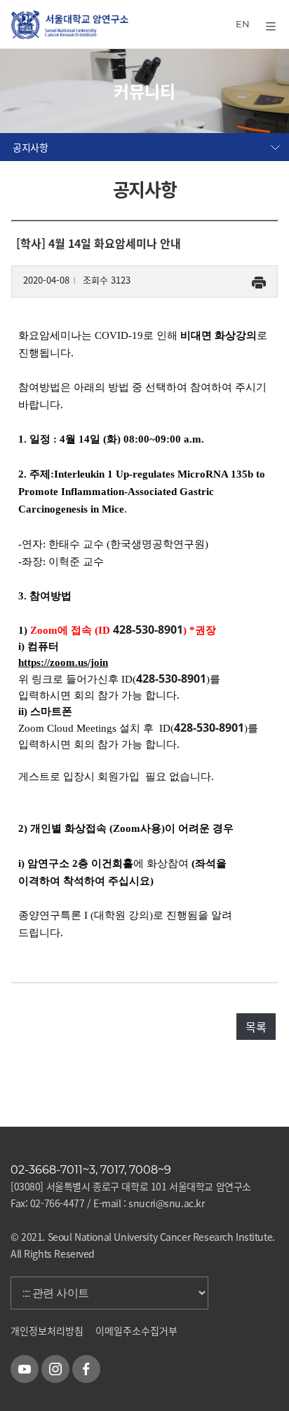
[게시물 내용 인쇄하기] (259, 280)
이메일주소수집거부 (136, 1330)
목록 (256, 1026)
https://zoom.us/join (63, 662)
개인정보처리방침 (47, 1330)
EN (243, 23)
